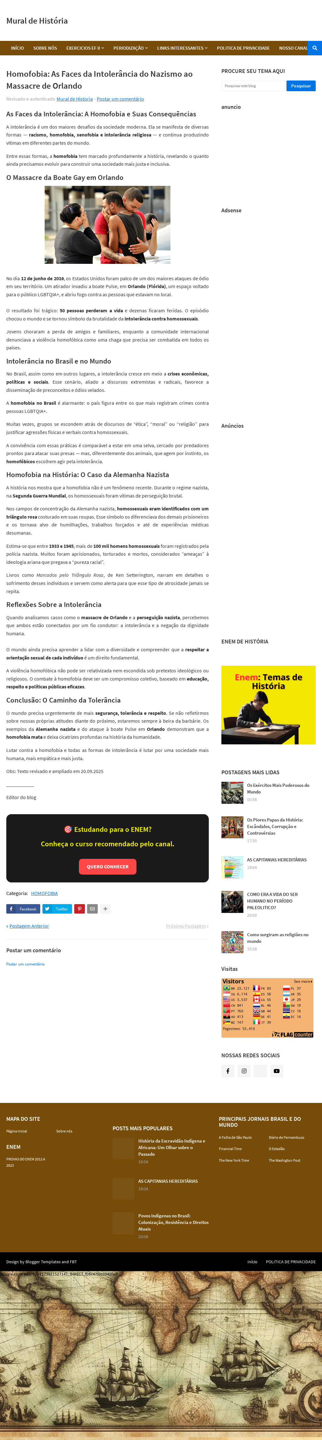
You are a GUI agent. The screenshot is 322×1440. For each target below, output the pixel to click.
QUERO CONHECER (108, 866)
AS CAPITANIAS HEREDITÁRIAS (277, 860)
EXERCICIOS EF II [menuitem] (83, 48)
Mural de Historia (75, 99)
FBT (73, 1262)
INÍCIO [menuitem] (17, 48)
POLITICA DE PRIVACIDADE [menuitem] (243, 48)
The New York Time (234, 1160)
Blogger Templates (43, 1262)
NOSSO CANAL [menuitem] (293, 48)
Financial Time (230, 1148)
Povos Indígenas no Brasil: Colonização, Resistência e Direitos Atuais (173, 1222)
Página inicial (16, 1131)
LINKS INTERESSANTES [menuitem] (180, 48)
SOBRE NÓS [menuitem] (45, 48)
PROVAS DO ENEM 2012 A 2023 (25, 1162)
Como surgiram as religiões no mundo (277, 937)
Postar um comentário (120, 99)
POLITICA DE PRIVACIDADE (291, 1262)
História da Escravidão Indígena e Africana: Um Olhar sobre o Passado (171, 1147)
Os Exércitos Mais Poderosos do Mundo (278, 788)
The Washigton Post (284, 1160)
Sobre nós (64, 1131)
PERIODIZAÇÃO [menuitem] (129, 48)
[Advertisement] (201, 20)
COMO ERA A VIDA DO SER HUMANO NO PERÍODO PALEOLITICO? (272, 900)
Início (252, 1262)
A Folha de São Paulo (235, 1137)
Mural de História (37, 20)
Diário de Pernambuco (286, 1137)
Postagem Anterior (29, 926)
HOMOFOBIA (44, 893)
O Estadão (277, 1148)
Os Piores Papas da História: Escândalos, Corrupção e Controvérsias (275, 826)
